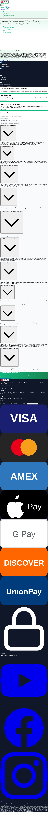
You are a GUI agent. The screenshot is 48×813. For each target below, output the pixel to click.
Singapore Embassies (8, 393)
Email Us (9, 378)
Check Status (2, 7)
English (36, 403)
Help (1, 5)
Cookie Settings (30, 403)
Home (1, 3)
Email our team (10, 60)
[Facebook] (24, 751)
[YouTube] (24, 703)
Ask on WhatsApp (3, 60)
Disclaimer (25, 403)
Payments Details (41, 392)
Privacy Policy (8, 403)
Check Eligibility (6, 3)
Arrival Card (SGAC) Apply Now (31, 392)
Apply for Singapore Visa (5, 392)
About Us (6, 398)
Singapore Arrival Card (20, 392)
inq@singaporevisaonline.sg (9, 801)
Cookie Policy (13, 403)
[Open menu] (7, 9)
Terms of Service (19, 403)
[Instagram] (24, 799)
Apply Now (10, 7)
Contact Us (2, 398)
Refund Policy (3, 403)
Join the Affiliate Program (17, 398)
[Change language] (6, 7)
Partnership (10, 398)
